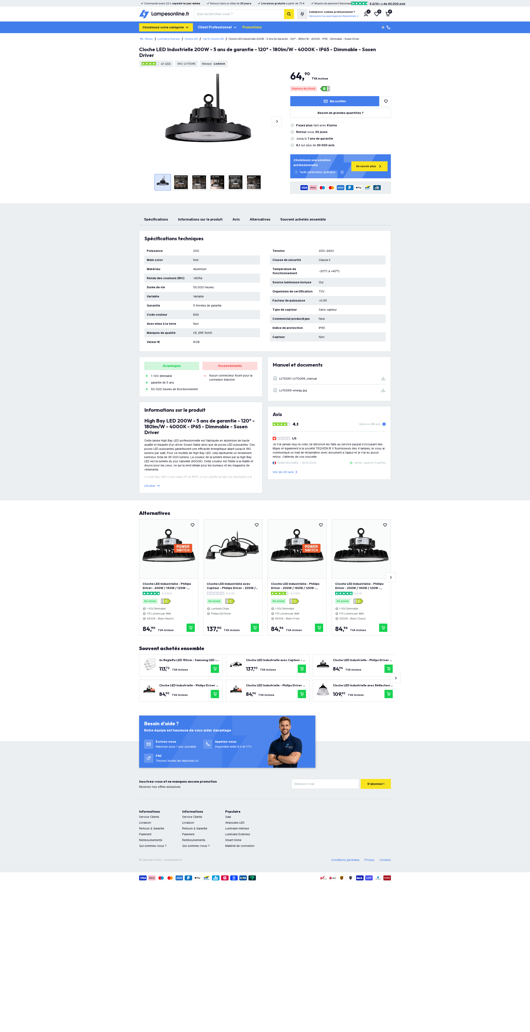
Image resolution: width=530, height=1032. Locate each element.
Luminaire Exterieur (237, 834)
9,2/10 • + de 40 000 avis (387, 3)
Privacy (370, 860)
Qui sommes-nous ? (153, 846)
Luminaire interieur (237, 828)
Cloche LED (191, 39)
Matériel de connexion (239, 846)
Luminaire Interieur (169, 39)
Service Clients (149, 817)
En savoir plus (366, 166)
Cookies (385, 860)
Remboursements (150, 840)
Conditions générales (345, 860)
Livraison (145, 822)
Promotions (252, 27)
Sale (228, 817)
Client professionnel (215, 27)
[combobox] (239, 14)
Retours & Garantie (151, 828)
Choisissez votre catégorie (163, 27)
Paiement (145, 834)
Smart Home (233, 840)
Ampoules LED (235, 822)
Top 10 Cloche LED (213, 39)
